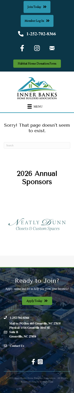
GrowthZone (46, 381)
